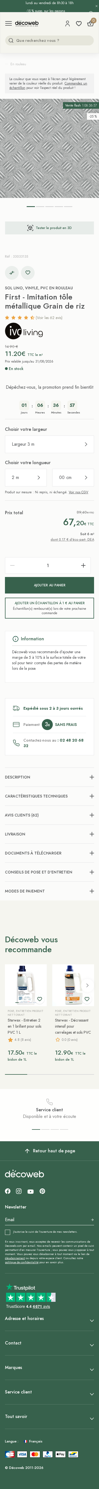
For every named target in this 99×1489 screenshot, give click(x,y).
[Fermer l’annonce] (96, 6)
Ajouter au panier (49, 585)
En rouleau (18, 64)
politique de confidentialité (21, 1262)
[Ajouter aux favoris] (28, 273)
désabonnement (15, 1258)
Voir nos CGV (78, 492)
